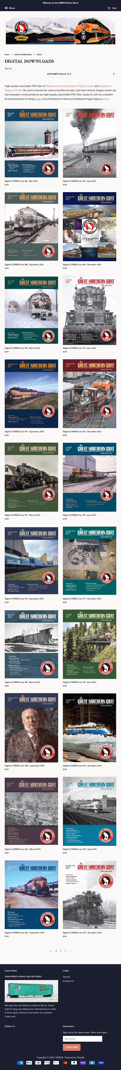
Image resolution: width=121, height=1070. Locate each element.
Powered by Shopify (74, 1057)
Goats (90, 86)
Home (7, 54)
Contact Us (68, 981)
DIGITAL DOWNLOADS (23, 54)
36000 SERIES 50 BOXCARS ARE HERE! (23, 976)
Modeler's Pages (76, 86)
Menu (12, 8)
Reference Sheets (56, 86)
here (38, 99)
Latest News (11, 970)
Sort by (8, 68)
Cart (114, 8)
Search (66, 977)
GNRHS (59, 1057)
